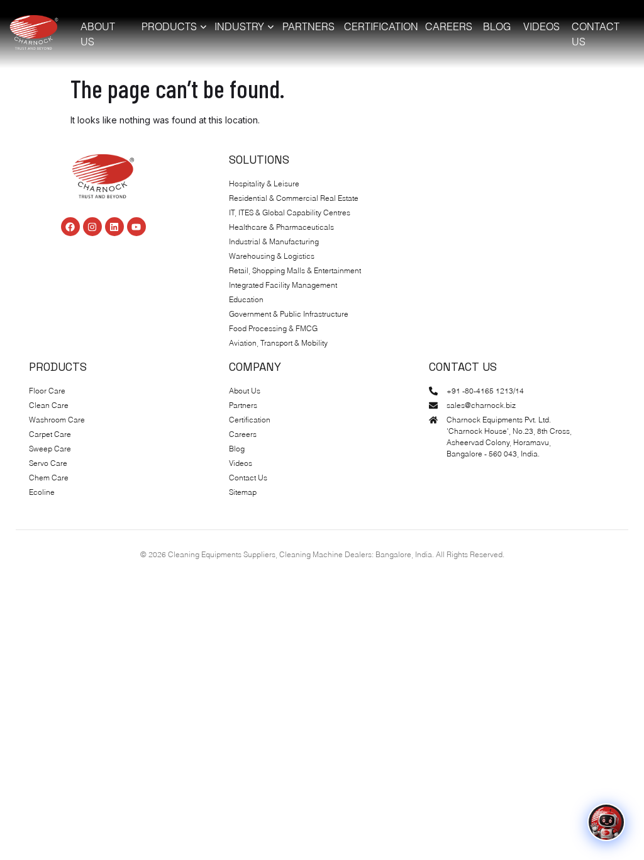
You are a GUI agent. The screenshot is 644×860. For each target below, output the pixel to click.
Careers (448, 26)
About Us (97, 34)
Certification (380, 26)
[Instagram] (92, 226)
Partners (308, 26)
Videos (541, 26)
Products (169, 26)
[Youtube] (136, 226)
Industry (239, 26)
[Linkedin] (114, 226)
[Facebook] (70, 226)
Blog (497, 26)
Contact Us (595, 34)
